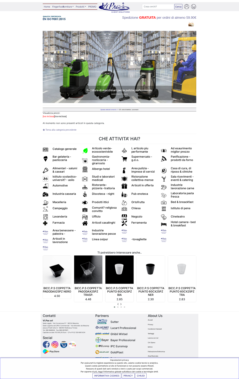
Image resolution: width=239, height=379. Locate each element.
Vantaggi (151, 334)
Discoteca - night (103, 193)
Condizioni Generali (155, 329)
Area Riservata (153, 356)
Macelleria (59, 202)
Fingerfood (57, 6)
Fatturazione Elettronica (156, 352)
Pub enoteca (139, 193)
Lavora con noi (153, 338)
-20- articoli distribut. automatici (128, 109)
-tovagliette (139, 239)
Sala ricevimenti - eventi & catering (182, 178)
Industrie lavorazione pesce (104, 232)
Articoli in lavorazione (60, 240)
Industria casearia (64, 193)
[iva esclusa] (60, 116)
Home (47, 6)
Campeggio (60, 208)
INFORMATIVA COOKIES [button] (106, 375)
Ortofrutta (138, 202)
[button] (54, 67)
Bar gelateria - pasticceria (62, 158)
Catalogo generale (65, 149)
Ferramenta (139, 222)
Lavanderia (60, 216)
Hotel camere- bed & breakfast (183, 223)
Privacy (150, 324)
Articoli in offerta (142, 185)
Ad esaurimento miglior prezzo (181, 150)
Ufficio (96, 216)
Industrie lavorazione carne (182, 186)
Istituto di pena (180, 208)
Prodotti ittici (100, 202)
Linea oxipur (100, 239)
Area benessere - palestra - (64, 232)
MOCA (150, 347)
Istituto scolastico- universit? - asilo (65, 178)
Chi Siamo (151, 343)
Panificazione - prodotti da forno (182, 158)
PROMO (92, 6)
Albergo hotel (101, 169)
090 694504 (50, 330)
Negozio (136, 216)
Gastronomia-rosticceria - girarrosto (101, 160)
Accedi (150, 320)
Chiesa (136, 208)
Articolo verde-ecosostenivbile (102, 150)
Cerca (178, 6)
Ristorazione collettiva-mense (142, 178)
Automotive (60, 185)
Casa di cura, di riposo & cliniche (181, 170)
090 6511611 (63, 330)
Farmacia (59, 222)
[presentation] (118, 304)
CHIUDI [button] (141, 375)
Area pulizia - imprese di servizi (143, 170)
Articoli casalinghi (103, 222)
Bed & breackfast (182, 202)
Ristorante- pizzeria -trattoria (103, 186)
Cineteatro (178, 216)
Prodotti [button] (80, 6)
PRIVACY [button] (128, 375)
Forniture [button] (67, 6)
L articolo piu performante (139, 150)
